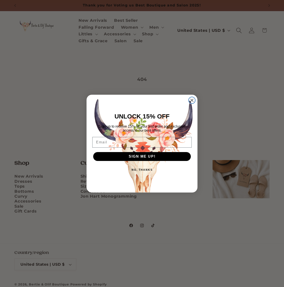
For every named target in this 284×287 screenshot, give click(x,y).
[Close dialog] (192, 100)
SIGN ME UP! (142, 156)
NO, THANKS (142, 169)
